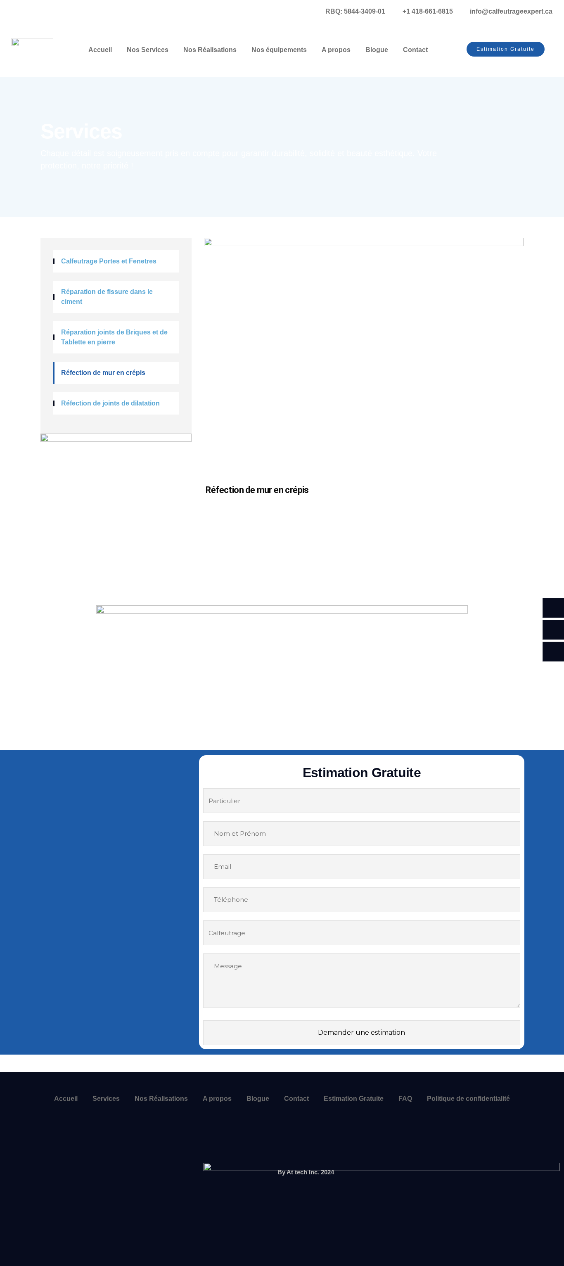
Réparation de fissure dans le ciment (107, 296)
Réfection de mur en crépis (103, 372)
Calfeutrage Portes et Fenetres (108, 261)
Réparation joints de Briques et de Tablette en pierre (114, 337)
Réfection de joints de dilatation (110, 403)
